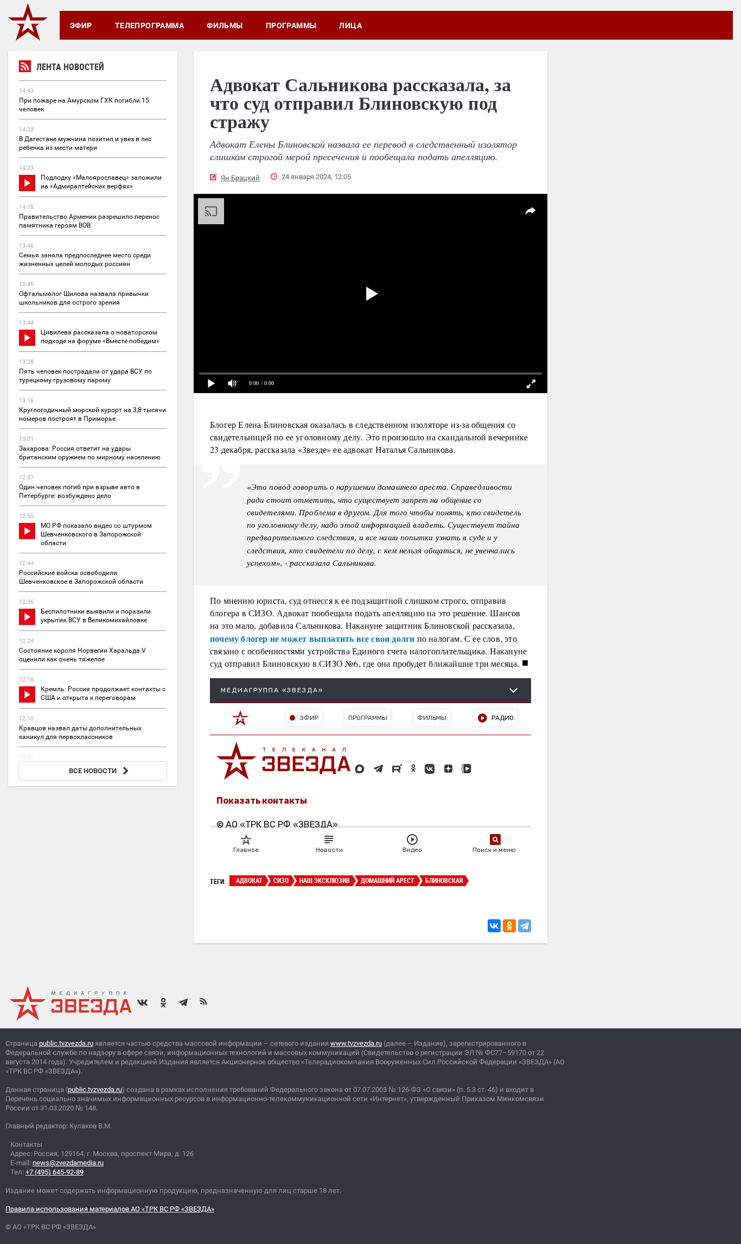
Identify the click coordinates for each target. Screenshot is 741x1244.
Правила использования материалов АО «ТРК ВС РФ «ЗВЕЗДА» (109, 1209)
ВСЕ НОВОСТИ (93, 771)
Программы (291, 25)
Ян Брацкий (240, 178)
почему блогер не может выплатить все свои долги (312, 638)
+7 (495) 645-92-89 (54, 1172)
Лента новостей (70, 67)
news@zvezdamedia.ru (68, 1163)
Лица (350, 25)
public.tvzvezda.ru (66, 1043)
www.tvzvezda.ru (356, 1043)
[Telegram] (524, 925)
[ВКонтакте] (494, 925)
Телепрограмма (149, 25)
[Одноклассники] (509, 925)
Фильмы (225, 25)
